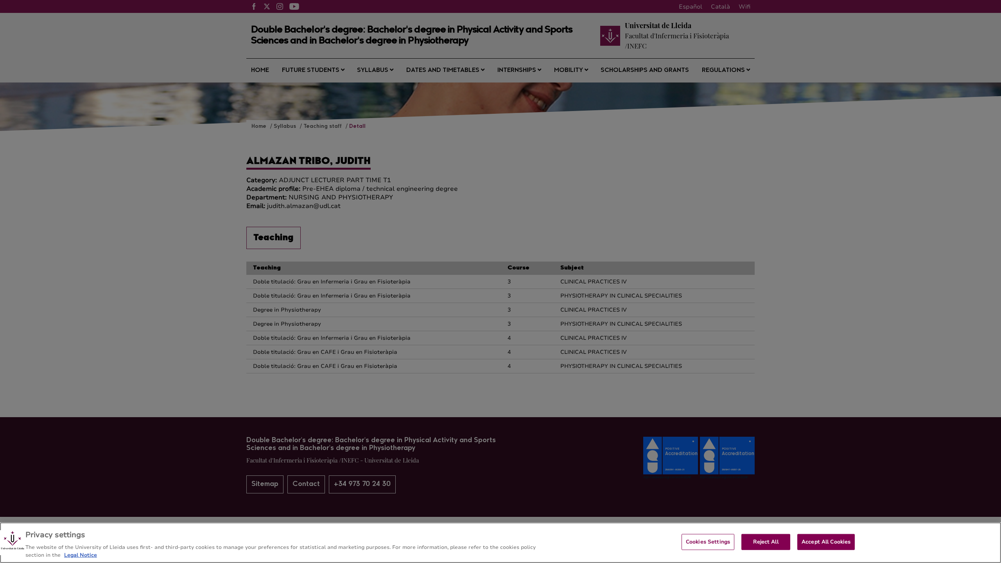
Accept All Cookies (826, 541)
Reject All (765, 541)
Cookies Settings (708, 541)
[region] (500, 542)
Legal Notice (80, 554)
